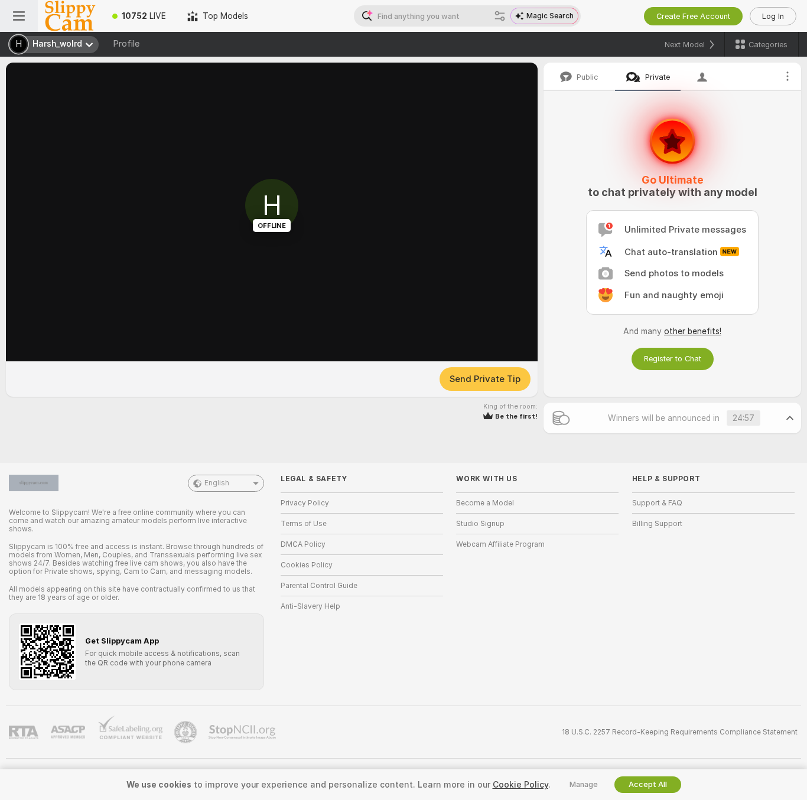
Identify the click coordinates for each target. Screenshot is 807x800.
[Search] (500, 16)
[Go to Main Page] (70, 16)
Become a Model (485, 503)
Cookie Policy (520, 784)
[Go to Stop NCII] (243, 732)
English (216, 483)
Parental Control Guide (319, 586)
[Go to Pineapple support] (186, 732)
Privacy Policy (305, 503)
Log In (773, 16)
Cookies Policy (307, 565)
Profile (126, 43)
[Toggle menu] (19, 16)
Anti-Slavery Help (310, 606)
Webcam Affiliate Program (500, 544)
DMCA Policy (303, 544)
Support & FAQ (657, 503)
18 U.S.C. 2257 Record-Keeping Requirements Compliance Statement (680, 732)
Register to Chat (672, 358)
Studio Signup (480, 524)
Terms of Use (304, 524)
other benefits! (692, 331)
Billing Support (657, 524)
